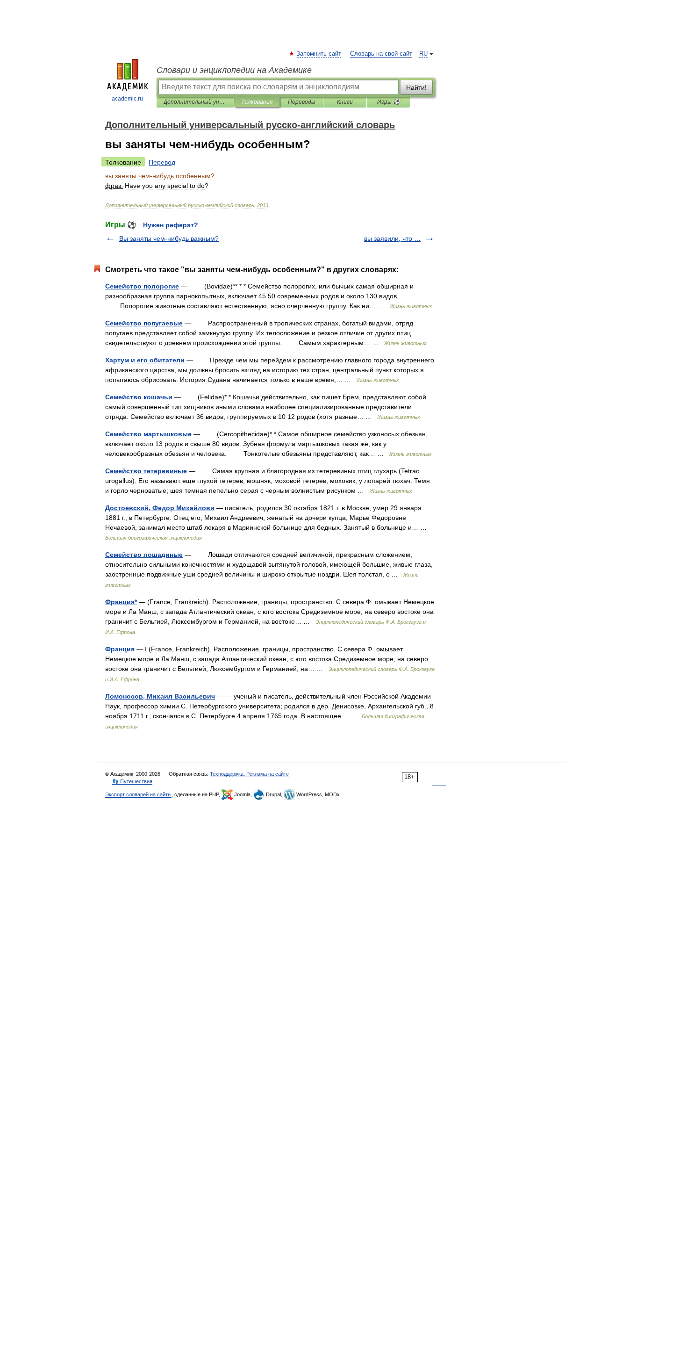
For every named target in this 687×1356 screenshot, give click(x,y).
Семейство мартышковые (148, 434)
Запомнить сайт (319, 53)
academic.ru (127, 98)
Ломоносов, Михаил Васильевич (160, 696)
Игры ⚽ (388, 102)
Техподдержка (226, 774)
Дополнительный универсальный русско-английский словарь (195, 102)
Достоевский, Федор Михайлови (160, 508)
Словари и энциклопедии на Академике (234, 70)
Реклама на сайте (267, 774)
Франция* (121, 602)
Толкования (256, 102)
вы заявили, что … (392, 238)
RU (423, 53)
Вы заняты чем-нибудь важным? (169, 238)
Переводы (301, 102)
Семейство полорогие (142, 286)
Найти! (416, 87)
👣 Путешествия (132, 781)
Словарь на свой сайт (381, 53)
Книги (345, 102)
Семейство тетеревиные (146, 471)
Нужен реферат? (170, 225)
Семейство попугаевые (144, 323)
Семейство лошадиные (144, 554)
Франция (120, 649)
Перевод (162, 162)
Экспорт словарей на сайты (138, 794)
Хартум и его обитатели (145, 360)
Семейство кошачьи (138, 397)
